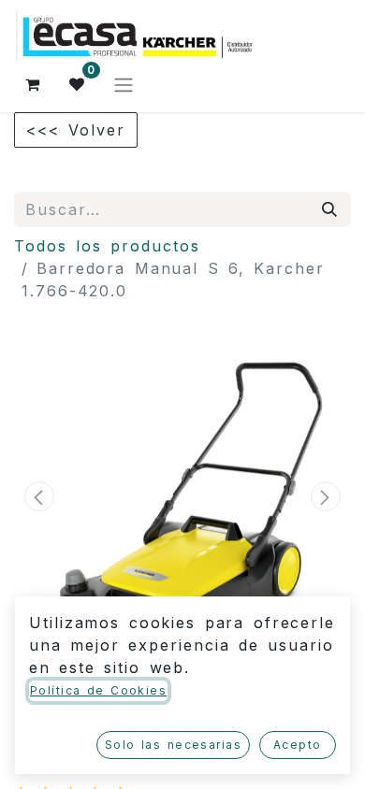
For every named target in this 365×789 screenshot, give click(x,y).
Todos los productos (107, 246)
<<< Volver (75, 130)
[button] (39, 496)
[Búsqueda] (330, 209)
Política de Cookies (98, 690)
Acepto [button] (297, 745)
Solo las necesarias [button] (173, 745)
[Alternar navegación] (123, 84)
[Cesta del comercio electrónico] (32, 84)
